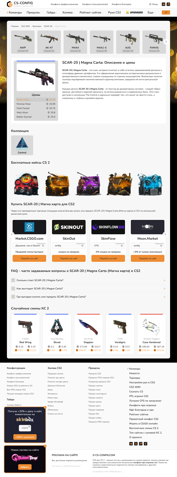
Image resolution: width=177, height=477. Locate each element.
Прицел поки (94, 389)
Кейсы (51, 405)
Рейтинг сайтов (138, 414)
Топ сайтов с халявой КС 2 (145, 432)
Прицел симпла (95, 385)
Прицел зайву (94, 417)
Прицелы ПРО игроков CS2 (101, 377)
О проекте (135, 437)
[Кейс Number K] (150, 184)
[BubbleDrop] (24, 458)
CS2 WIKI (25, 26)
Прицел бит (93, 413)
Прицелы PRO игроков (98, 422)
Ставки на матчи (55, 413)
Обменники (53, 409)
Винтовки (37, 26)
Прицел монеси (95, 397)
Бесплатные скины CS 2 (143, 428)
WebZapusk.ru (116, 471)
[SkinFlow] (108, 227)
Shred (57, 342)
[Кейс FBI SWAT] (57, 184)
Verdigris (120, 342)
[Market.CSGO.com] (29, 227)
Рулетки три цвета (56, 377)
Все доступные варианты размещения (69, 460)
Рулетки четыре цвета (58, 381)
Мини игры (53, 397)
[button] (166, 41)
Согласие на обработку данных (66, 466)
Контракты (52, 393)
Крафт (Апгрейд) (55, 401)
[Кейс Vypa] (119, 184)
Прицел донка (94, 401)
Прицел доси (94, 405)
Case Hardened (152, 342)
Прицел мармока (96, 409)
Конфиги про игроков (142, 405)
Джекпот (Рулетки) (56, 385)
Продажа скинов (55, 373)
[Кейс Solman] (88, 184)
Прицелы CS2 (94, 373)
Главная (15, 26)
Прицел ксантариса (97, 393)
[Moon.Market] (147, 227)
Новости (134, 373)
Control (22, 152)
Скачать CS (136, 391)
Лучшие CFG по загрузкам (145, 400)
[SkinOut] (69, 227)
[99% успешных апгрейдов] (134, 12)
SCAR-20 (48, 26)
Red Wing (25, 342)
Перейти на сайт (29, 258)
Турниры (134, 378)
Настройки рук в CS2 (142, 382)
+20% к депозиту (24, 437)
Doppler (88, 342)
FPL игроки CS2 (138, 396)
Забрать (24, 467)
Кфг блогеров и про (141, 410)
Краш (50, 389)
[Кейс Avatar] (27, 184)
